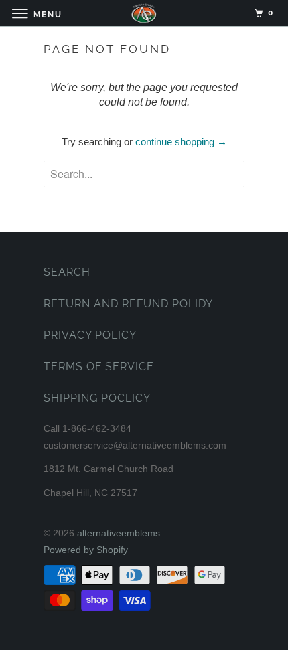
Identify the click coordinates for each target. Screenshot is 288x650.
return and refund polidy (128, 303)
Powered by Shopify (86, 549)
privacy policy (90, 335)
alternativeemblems (118, 532)
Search (67, 272)
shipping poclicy (97, 398)
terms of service (99, 366)
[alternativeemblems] (144, 13)
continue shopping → (181, 141)
